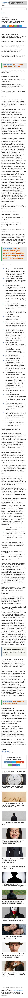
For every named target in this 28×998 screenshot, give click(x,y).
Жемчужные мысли (8, 2)
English (3, 13)
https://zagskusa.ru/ (18, 990)
